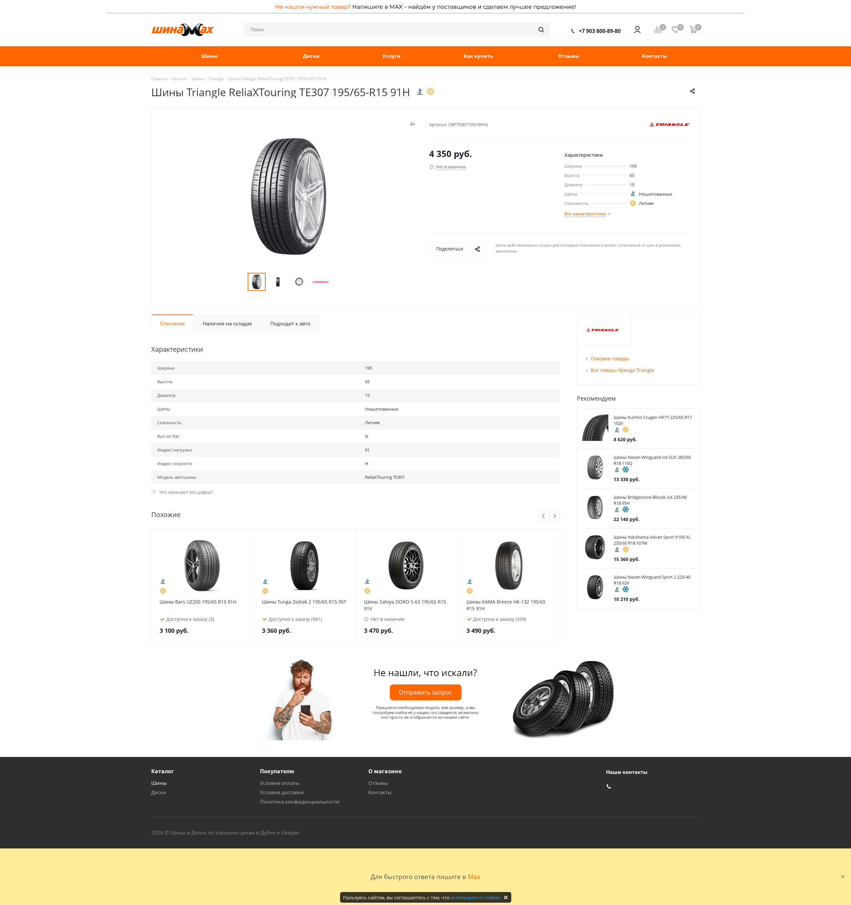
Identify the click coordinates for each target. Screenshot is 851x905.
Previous (543, 516)
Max (474, 876)
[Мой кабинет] (637, 30)
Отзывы (378, 783)
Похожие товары (610, 358)
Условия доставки (282, 792)
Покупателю (277, 771)
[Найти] (541, 29)
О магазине (385, 771)
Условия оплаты (280, 783)
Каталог (162, 771)
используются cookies (476, 897)
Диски (158, 792)
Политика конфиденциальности (299, 801)
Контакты (380, 792)
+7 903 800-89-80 (600, 31)
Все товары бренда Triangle (622, 370)
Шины (159, 783)
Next (554, 516)
